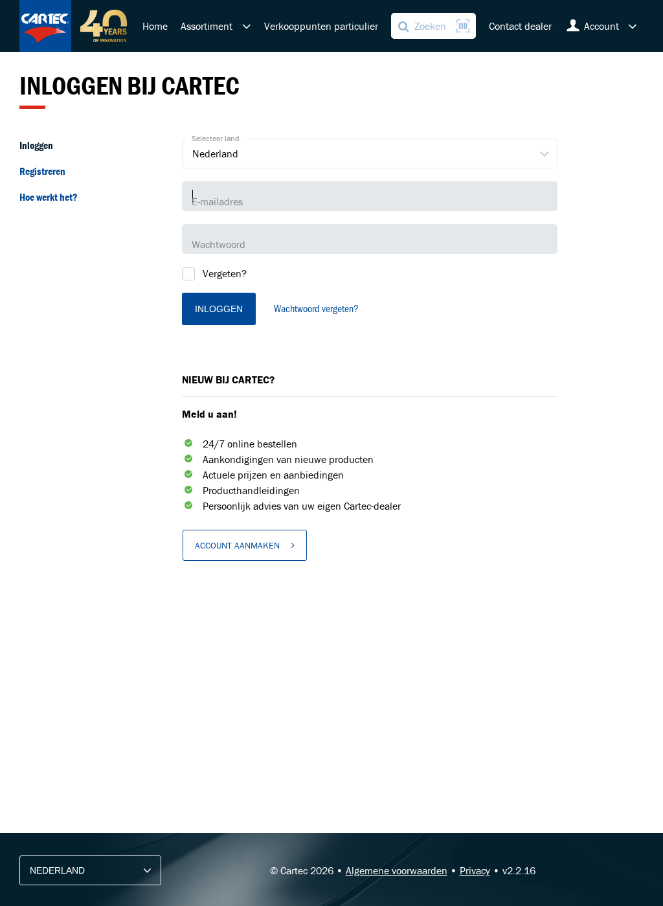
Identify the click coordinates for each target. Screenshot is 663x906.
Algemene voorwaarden (396, 870)
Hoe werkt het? (48, 196)
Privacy (475, 870)
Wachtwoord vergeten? (316, 308)
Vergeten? (225, 273)
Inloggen (36, 145)
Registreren (42, 170)
